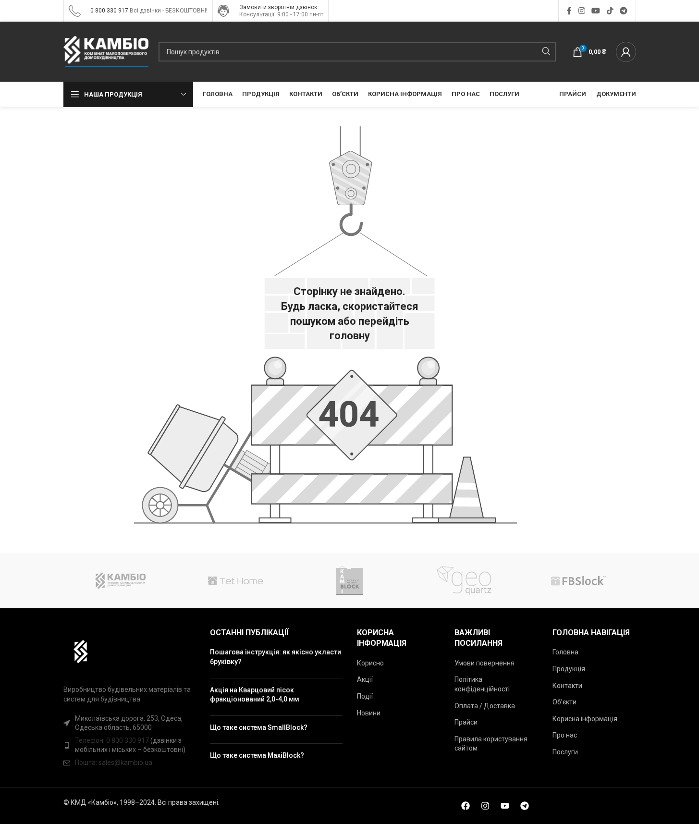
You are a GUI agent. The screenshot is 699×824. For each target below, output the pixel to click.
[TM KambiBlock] (349, 580)
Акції (365, 679)
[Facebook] (465, 805)
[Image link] (76, 651)
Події (365, 696)
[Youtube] (505, 805)
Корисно (370, 663)
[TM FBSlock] (578, 580)
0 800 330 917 (109, 10)
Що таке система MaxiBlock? (257, 755)
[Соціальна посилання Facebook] (569, 10)
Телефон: (90, 740)
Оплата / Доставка (484, 706)
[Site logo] (75, 10)
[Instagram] (485, 805)
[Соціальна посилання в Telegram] (623, 10)
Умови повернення (484, 663)
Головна (565, 652)
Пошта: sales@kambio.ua (113, 762)
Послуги (565, 752)
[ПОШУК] (546, 51)
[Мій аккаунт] (626, 51)
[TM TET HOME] (235, 580)
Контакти (567, 685)
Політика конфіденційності (482, 684)
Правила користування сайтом (490, 743)
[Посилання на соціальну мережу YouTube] (596, 10)
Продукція (568, 669)
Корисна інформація (584, 719)
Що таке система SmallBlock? (258, 727)
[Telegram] (524, 805)
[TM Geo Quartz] (464, 580)
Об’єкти (564, 702)
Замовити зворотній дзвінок (278, 7)
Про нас (564, 735)
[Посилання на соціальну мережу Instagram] (581, 10)
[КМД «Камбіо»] (120, 580)
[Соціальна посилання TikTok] (609, 10)
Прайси (466, 722)
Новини (368, 713)
